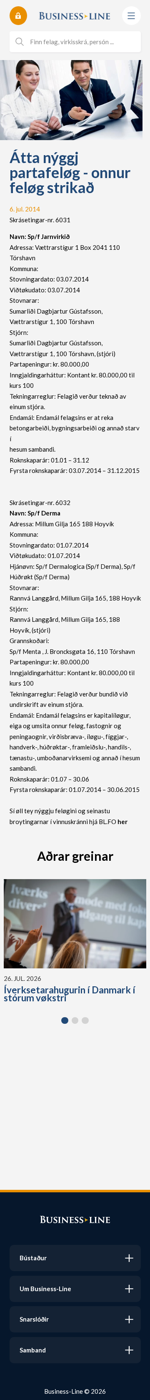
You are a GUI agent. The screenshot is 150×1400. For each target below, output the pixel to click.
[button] (64, 1020)
